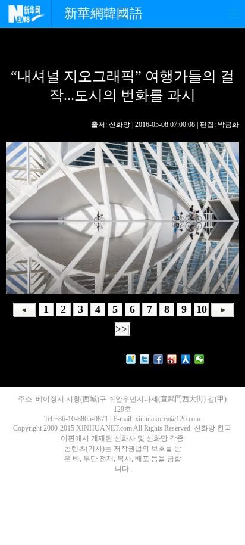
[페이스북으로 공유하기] (158, 359)
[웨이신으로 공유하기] (199, 359)
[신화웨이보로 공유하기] (131, 359)
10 (201, 309)
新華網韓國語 (103, 13)
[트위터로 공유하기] (145, 359)
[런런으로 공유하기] (186, 359)
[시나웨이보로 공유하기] (172, 359)
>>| (122, 329)
